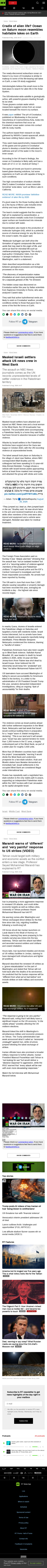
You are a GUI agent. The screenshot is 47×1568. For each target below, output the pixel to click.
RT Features (8, 1242)
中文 (43, 1468)
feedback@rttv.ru (12, 337)
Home (6, 21)
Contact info (23, 1539)
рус (18, 1468)
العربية (4, 1468)
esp (11, 1468)
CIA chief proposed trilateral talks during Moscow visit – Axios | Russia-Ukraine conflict (23, 13)
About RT (23, 1528)
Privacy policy (23, 1523)
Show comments (23, 346)
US (8, 1135)
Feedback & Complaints (23, 1544)
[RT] (8, 1473)
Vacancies (23, 1549)
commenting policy (25, 332)
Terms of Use (23, 1517)
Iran (4, 1135)
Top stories (7, 1176)
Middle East (14, 811)
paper (11, 115)
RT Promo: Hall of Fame (23, 1533)
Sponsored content (23, 1512)
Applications (23, 1496)
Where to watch (23, 1502)
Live (23, 1491)
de (25, 1468)
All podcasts (40, 1436)
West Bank (26, 811)
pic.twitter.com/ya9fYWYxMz (20, 494)
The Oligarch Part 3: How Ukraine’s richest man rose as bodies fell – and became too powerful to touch (21, 1309)
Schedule (23, 1507)
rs (37, 1468)
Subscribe (23, 1421)
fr (31, 1468)
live (12, 3)
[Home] (3, 3)
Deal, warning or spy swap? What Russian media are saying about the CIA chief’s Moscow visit (21, 1344)
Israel (4, 811)
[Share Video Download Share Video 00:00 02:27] (23, 1094)
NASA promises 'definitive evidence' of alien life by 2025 (20, 1378)
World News (13, 21)
